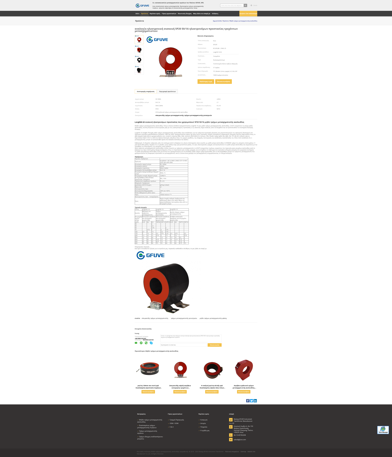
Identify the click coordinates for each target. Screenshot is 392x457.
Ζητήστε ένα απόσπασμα (248, 14)
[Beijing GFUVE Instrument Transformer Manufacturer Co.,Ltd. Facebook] (247, 400)
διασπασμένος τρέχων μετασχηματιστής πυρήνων (146, 426)
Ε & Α (172, 427)
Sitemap (243, 452)
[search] (245, 5)
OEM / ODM (174, 423)
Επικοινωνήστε (223, 81)
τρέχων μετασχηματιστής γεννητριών (184, 318)
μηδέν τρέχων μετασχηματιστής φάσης (213, 318)
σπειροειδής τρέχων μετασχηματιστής (155, 318)
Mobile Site (251, 452)
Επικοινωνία (214, 345)
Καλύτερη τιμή (206, 81)
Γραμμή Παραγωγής (177, 420)
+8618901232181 (140, 338)
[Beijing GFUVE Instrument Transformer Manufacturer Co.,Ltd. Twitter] (251, 400)
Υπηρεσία (203, 427)
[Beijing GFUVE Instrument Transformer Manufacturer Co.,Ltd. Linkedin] (255, 400)
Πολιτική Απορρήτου (232, 452)
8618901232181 (148, 340)
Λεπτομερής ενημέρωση (145, 91)
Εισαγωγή (203, 420)
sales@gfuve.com (240, 440)
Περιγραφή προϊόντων (167, 91)
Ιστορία (203, 423)
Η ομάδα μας (204, 430)
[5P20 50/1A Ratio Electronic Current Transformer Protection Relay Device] (139, 39)
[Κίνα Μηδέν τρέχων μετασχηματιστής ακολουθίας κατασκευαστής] (142, 5)
